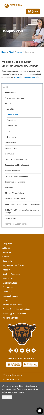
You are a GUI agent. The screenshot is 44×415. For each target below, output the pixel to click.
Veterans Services (10, 318)
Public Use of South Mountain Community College (22, 211)
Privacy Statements (11, 379)
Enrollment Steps (9, 283)
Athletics (6, 248)
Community (9, 154)
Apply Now (7, 243)
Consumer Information (12, 375)
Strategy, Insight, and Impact (16, 176)
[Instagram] (28, 350)
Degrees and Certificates (13, 265)
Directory (6, 270)
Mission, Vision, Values (14, 193)
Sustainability (10, 218)
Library (5, 300)
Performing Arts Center (12, 305)
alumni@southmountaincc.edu (26, 77)
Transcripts (11, 137)
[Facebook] (16, 350)
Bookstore (6, 252)
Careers (5, 257)
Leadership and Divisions (15, 182)
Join (8, 131)
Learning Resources (11, 296)
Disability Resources (11, 274)
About (11, 52)
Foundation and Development (17, 165)
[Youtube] (22, 350)
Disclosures (7, 278)
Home (3, 52)
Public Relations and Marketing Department (22, 204)
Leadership (7, 291)
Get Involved (12, 126)
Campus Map (10, 143)
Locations (9, 187)
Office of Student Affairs (15, 199)
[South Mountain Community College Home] (14, 5)
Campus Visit (12, 115)
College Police (11, 148)
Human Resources (12, 171)
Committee (11, 120)
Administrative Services (14, 98)
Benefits (10, 109)
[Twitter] (10, 350)
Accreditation (10, 92)
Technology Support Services (17, 224)
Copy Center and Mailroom (16, 159)
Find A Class (7, 287)
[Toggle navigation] (33, 11)
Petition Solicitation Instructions (16, 309)
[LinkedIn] (33, 350)
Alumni (19, 52)
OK (7, 397)
